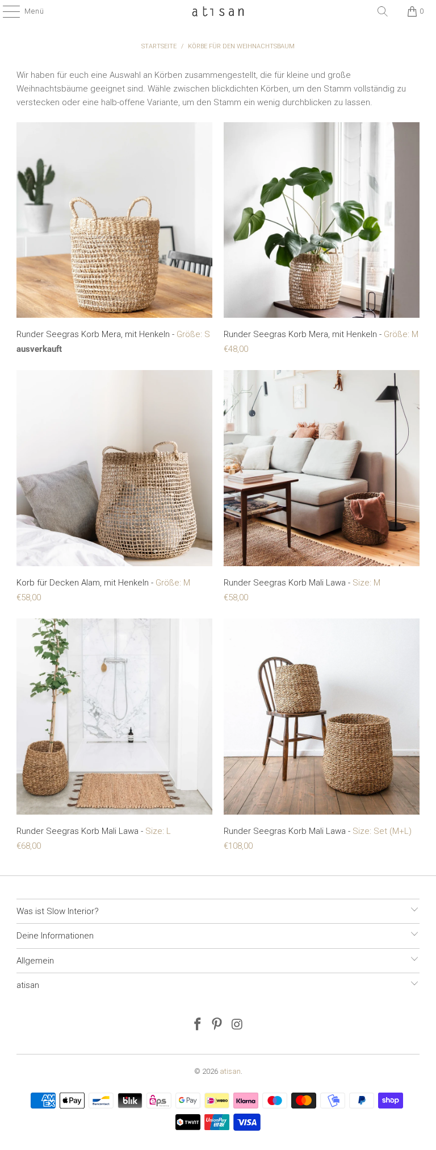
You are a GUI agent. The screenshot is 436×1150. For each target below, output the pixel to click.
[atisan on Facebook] (197, 1025)
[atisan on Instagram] (237, 1025)
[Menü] (5, 11)
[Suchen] (382, 11)
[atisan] (218, 11)
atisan (230, 1071)
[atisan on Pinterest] (217, 1025)
